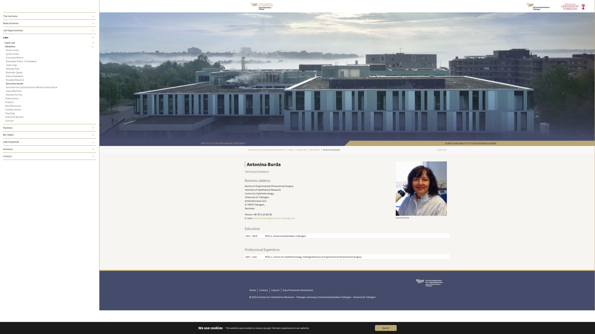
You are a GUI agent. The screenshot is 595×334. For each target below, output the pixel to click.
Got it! (385, 328)
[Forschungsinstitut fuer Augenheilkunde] (262, 6)
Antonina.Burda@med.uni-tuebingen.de (274, 218)
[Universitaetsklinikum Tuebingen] (538, 6)
